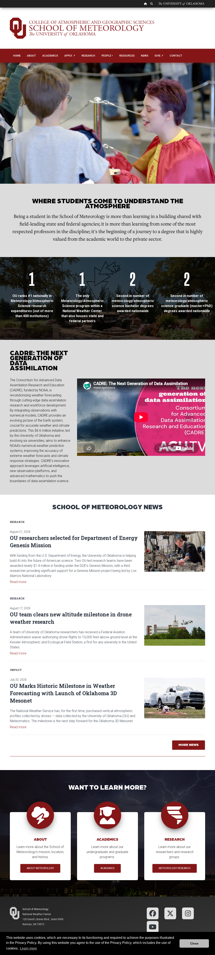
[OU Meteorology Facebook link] (152, 913)
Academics (50, 55)
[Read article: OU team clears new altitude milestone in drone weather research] (174, 625)
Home (17, 55)
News (144, 55)
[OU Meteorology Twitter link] (170, 913)
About (31, 55)
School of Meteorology (35, 909)
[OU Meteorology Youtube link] (152, 927)
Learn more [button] (28, 948)
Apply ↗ (69, 55)
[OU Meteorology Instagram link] (188, 913)
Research (88, 55)
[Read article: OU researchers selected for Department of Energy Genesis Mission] (174, 551)
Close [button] (194, 943)
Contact (176, 55)
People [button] (106, 55)
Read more (18, 582)
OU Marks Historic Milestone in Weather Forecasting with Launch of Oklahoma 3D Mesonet (63, 693)
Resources (127, 55)
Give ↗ (159, 55)
